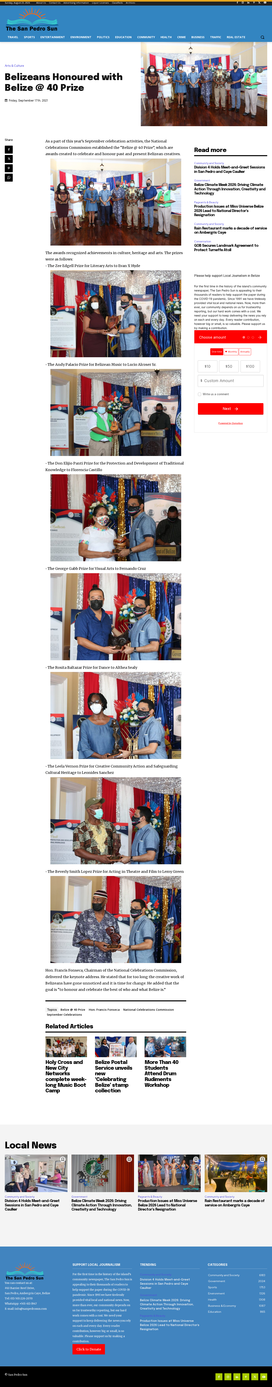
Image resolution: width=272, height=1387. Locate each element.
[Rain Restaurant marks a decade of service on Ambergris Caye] (236, 1173)
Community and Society (209, 163)
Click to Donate (88, 1349)
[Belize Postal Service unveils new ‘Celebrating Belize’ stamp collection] (116, 1047)
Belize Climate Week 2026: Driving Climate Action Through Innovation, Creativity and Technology (229, 189)
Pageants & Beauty (206, 202)
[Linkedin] (248, 3)
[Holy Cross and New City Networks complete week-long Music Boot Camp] (66, 1047)
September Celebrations (64, 1014)
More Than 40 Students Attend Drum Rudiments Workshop (161, 1074)
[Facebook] (237, 3)
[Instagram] (243, 3)
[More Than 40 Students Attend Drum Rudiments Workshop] (165, 1047)
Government (202, 180)
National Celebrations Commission (148, 1009)
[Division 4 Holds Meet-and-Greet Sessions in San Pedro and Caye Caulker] (36, 1173)
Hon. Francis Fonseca (104, 1009)
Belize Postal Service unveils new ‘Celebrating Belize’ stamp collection (113, 1077)
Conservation (202, 241)
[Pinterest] (254, 3)
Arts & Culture (14, 65)
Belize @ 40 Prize (73, 1009)
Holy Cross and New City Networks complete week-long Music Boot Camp (65, 1077)
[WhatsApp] (9, 178)
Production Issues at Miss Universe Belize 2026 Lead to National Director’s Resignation (228, 211)
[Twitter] (259, 3)
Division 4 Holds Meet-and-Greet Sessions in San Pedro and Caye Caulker (32, 1205)
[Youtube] (265, 3)
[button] (262, 37)
